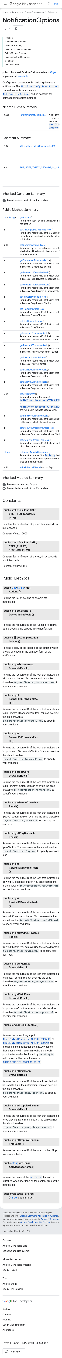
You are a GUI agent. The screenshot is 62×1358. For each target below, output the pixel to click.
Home (5, 12)
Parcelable (22, 76)
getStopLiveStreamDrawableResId (37, 428)
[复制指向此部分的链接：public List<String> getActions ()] (24, 592)
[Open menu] (5, 4)
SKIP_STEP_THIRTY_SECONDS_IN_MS (39, 167)
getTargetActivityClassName (34, 452)
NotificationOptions (16, 94)
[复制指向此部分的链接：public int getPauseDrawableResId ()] (21, 806)
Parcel (37, 467)
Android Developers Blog (15, 1246)
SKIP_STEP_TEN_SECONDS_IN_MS (38, 145)
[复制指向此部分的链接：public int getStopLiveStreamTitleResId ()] (27, 1144)
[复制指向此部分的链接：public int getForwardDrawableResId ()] (32, 776)
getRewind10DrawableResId (34, 333)
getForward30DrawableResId (34, 284)
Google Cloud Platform (14, 1324)
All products (8, 1330)
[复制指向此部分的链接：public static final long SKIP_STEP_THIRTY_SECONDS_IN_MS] (33, 550)
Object (53, 72)
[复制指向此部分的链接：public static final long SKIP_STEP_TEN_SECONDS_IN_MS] (20, 518)
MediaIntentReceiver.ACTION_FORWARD (26, 1039)
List (5, 217)
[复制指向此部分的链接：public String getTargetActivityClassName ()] (12, 1171)
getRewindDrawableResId (33, 357)
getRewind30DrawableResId (34, 345)
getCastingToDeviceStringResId (36, 229)
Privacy (15, 1343)
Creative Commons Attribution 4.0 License (39, 1216)
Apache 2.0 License (50, 1219)
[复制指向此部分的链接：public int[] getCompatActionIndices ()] (23, 641)
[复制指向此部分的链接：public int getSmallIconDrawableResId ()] (32, 1075)
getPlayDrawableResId (31, 321)
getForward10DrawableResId (34, 272)
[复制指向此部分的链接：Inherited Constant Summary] (48, 194)
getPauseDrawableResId (32, 309)
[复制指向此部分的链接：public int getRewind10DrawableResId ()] (14, 872)
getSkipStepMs (27, 394)
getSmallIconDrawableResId (34, 415)
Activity (50, 455)
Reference (52, 12)
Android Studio (10, 1284)
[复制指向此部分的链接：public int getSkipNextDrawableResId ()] (32, 967)
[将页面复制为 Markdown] (16, 28)
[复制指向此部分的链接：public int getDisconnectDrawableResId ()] (32, 668)
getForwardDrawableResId (33, 297)
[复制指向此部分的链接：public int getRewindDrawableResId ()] (21, 937)
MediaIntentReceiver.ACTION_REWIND (26, 1042)
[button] (25, 200)
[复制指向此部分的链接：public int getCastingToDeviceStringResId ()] (12, 618)
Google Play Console (13, 1289)
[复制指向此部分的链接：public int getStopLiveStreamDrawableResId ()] (32, 1109)
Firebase (7, 1319)
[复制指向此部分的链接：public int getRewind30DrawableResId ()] (14, 906)
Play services (32, 4)
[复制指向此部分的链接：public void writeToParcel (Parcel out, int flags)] (12, 1201)
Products (16, 12)
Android (6, 1309)
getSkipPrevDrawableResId (33, 382)
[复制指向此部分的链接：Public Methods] (33, 578)
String (12, 217)
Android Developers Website (17, 1265)
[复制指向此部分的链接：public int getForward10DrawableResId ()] (17, 703)
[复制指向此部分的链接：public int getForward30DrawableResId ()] (17, 741)
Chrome (7, 1314)
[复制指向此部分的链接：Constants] (24, 501)
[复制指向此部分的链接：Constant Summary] (34, 138)
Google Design (10, 1270)
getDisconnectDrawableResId (34, 260)
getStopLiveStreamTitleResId (34, 440)
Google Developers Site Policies (35, 1222)
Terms (6, 1343)
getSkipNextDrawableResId (33, 369)
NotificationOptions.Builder (39, 86)
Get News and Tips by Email (16, 1251)
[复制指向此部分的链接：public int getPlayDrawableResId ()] (21, 837)
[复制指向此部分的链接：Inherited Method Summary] (46, 478)
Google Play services (34, 12)
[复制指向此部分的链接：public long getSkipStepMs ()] (12, 1029)
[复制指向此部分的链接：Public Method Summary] (41, 210)
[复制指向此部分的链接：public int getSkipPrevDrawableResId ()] (32, 998)
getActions (25, 217)
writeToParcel (27, 467)
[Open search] (49, 4)
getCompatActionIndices (32, 245)
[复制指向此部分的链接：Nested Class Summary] (40, 107)
